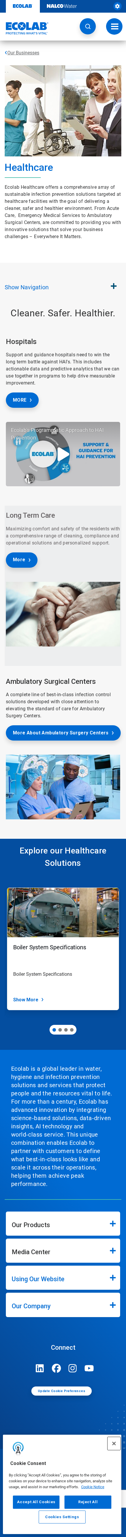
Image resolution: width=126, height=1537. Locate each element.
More (19, 559)
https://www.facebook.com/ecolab (56, 1368)
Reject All (88, 1502)
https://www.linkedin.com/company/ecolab (40, 1368)
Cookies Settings (62, 1517)
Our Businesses (23, 53)
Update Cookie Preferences (61, 1391)
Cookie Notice (92, 1487)
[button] (88, 26)
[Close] (114, 1443)
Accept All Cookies (36, 1502)
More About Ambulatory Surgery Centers (61, 733)
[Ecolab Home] (24, 28)
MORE (20, 400)
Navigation (27, 287)
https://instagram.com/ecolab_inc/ (73, 1368)
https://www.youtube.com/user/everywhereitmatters (89, 1368)
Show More (25, 1000)
